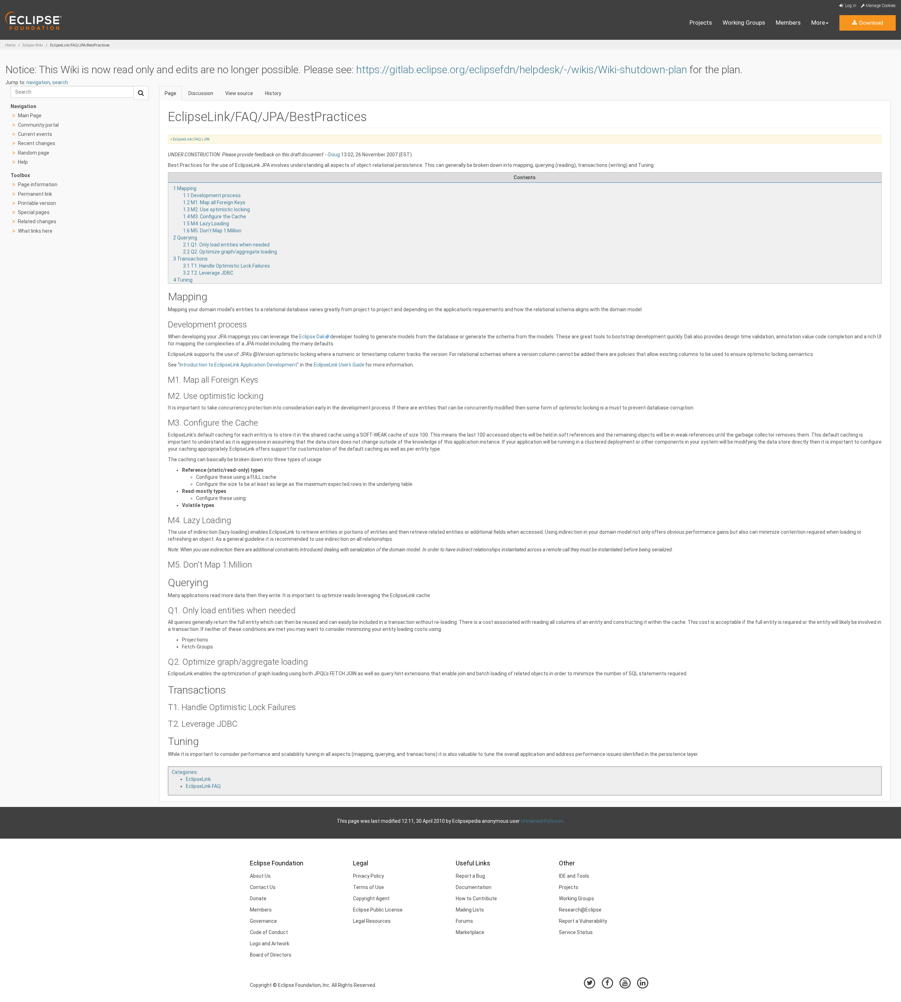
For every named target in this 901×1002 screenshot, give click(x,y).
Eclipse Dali (312, 336)
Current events (35, 134)
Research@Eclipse (580, 910)
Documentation (473, 887)
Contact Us (263, 887)
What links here (35, 231)
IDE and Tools (574, 876)
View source (239, 93)
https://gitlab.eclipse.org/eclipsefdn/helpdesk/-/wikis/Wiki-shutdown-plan (521, 69)
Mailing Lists (470, 910)
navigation (38, 82)
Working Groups (744, 22)
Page (170, 93)
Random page (33, 153)
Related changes (37, 221)
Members (788, 22)
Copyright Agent (371, 898)
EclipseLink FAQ (203, 786)
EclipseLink (182, 139)
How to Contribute (476, 898)
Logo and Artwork (269, 943)
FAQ (197, 139)
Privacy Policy (368, 876)
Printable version (37, 203)
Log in (850, 5)
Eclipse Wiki (33, 45)
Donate (258, 898)
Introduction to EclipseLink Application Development (238, 365)
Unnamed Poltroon (542, 821)
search (60, 82)
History (273, 93)
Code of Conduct (269, 932)
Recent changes (36, 143)
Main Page (30, 115)
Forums (464, 921)
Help (23, 162)
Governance (263, 921)
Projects (700, 22)
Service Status (576, 932)
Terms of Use (368, 887)
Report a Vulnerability (583, 921)
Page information (37, 184)
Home (10, 45)
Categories (184, 772)
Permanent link (35, 194)
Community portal (38, 125)
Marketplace (470, 932)
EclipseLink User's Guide (339, 365)
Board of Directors (270, 955)
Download (870, 23)
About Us (260, 876)
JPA (206, 139)
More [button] (818, 22)
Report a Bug (470, 876)
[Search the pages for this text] (141, 93)
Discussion (200, 93)
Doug (334, 154)
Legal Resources (372, 921)
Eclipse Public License (378, 910)
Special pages (34, 212)
